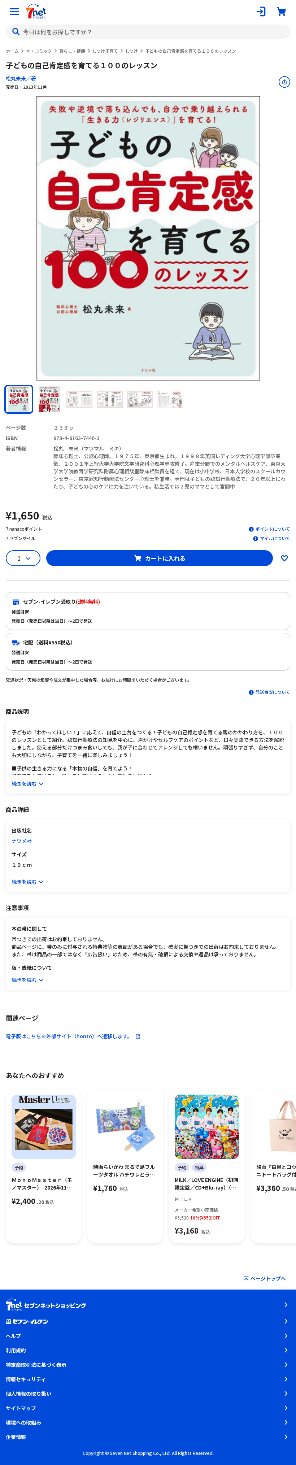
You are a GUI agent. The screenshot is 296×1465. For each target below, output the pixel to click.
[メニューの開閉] (14, 11)
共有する (284, 82)
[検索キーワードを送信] (16, 31)
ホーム (12, 51)
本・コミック (39, 51)
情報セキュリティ (26, 1379)
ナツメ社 (22, 840)
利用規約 (16, 1350)
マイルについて (275, 538)
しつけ (131, 51)
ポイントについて (273, 529)
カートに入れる (165, 558)
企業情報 (16, 1436)
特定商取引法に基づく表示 (36, 1364)
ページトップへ (268, 1278)
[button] (19, 399)
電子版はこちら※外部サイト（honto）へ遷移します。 (69, 1036)
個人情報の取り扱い (28, 1393)
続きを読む (24, 783)
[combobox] (148, 32)
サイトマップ (21, 1408)
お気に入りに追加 (284, 558)
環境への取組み (23, 1422)
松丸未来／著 (21, 78)
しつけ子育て (105, 51)
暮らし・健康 (72, 51)
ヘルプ (13, 1335)
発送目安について (273, 692)
